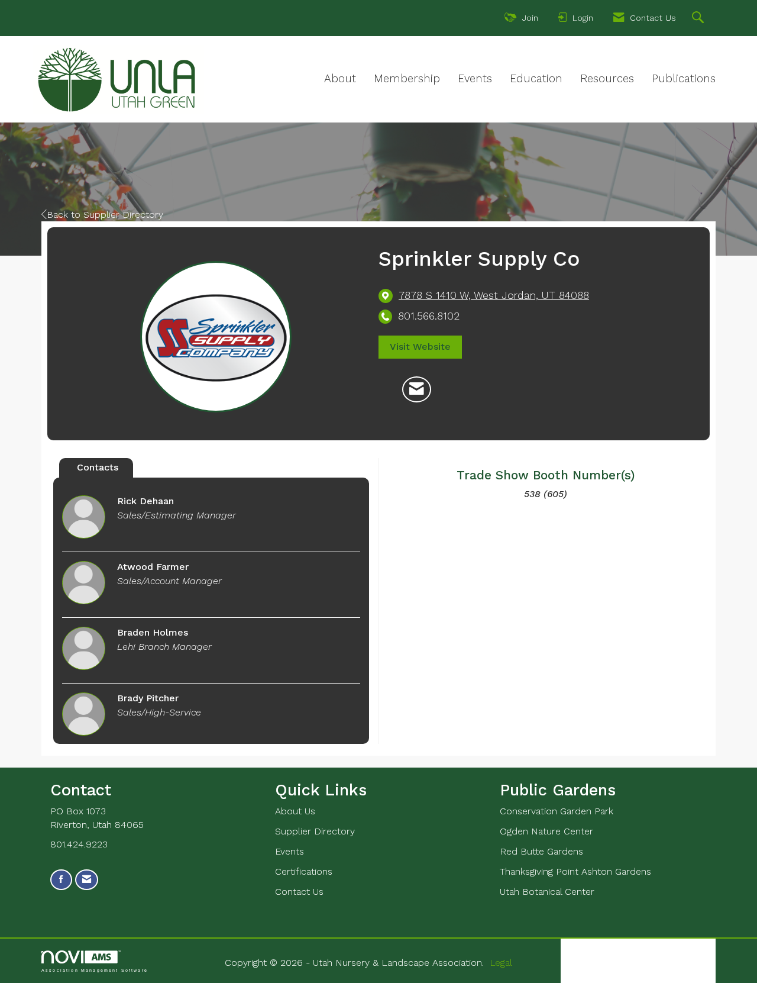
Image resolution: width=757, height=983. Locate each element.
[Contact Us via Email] (86, 879)
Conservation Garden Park (556, 811)
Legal (501, 962)
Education (536, 78)
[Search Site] (699, 19)
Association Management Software (94, 970)
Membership (407, 78)
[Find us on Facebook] (61, 879)
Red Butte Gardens (541, 851)
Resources (607, 78)
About (340, 78)
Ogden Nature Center (546, 831)
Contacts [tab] (97, 467)
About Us (295, 811)
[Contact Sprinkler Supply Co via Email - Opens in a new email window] (416, 389)
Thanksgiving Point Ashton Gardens (575, 871)
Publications (684, 78)
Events (475, 78)
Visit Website (420, 346)
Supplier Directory (315, 831)
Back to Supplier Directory (105, 214)
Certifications (303, 871)
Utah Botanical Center (547, 891)
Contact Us (299, 891)
